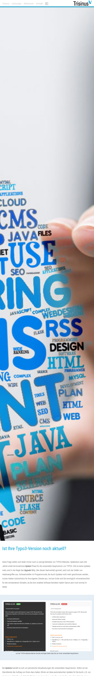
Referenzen (29, 3)
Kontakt (39, 3)
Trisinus (5, 3)
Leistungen (16, 3)
